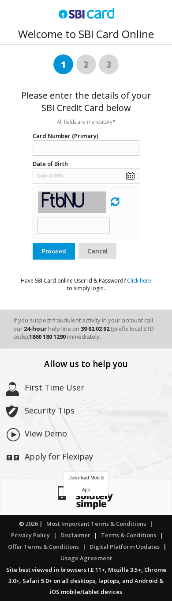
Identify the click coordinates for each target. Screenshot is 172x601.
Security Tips (50, 410)
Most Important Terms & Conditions (96, 524)
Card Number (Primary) (65, 136)
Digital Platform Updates (125, 547)
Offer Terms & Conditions (43, 547)
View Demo (46, 433)
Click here (139, 280)
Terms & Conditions (128, 535)
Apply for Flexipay (59, 456)
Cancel (97, 251)
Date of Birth (50, 164)
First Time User (54, 387)
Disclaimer (75, 535)
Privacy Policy (30, 535)
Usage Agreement (86, 558)
